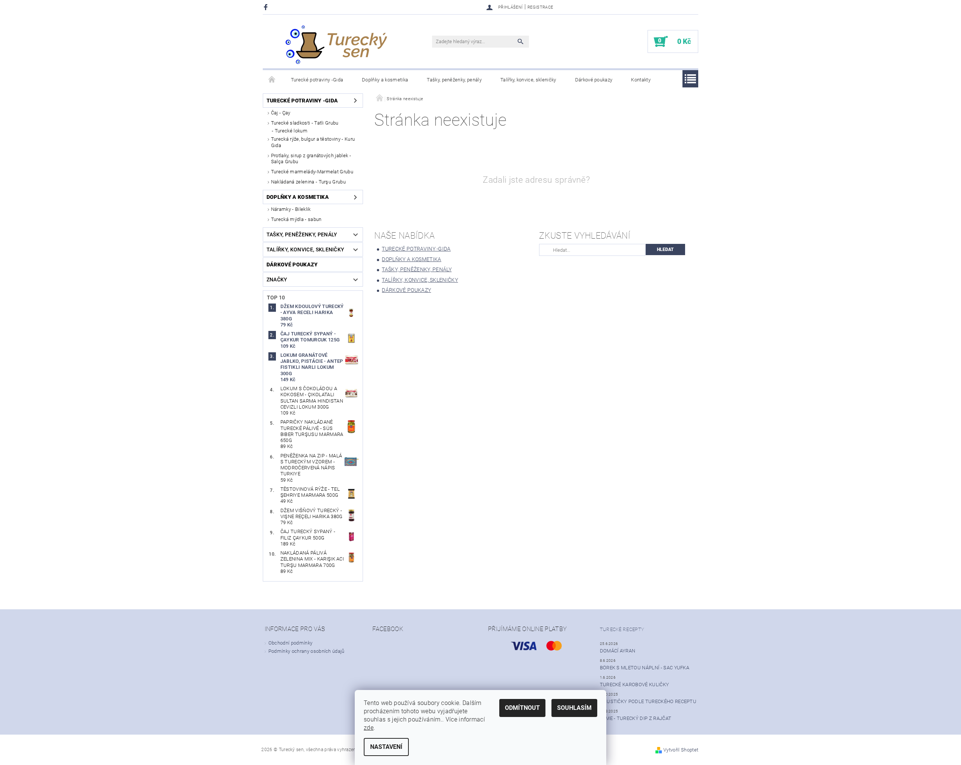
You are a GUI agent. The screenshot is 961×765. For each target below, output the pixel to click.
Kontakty (641, 80)
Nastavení (386, 746)
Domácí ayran (618, 651)
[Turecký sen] (336, 45)
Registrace (540, 7)
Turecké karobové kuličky (634, 684)
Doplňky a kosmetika (385, 80)
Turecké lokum (291, 131)
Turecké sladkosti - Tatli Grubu (305, 123)
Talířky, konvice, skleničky (528, 80)
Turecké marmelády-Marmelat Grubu (312, 171)
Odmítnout (522, 707)
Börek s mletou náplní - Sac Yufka (645, 667)
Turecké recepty (622, 629)
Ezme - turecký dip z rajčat (636, 718)
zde (369, 727)
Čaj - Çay (281, 113)
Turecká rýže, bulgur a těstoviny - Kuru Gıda (313, 142)
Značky (277, 280)
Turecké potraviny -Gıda (317, 80)
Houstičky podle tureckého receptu (648, 701)
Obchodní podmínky (290, 643)
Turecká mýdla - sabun (296, 219)
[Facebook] (267, 7)
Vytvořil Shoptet (680, 750)
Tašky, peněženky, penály (454, 80)
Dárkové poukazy (594, 80)
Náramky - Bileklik (291, 209)
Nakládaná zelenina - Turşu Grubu (308, 182)
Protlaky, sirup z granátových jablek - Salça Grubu (311, 158)
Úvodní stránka (272, 80)
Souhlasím (574, 707)
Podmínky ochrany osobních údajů (306, 651)
